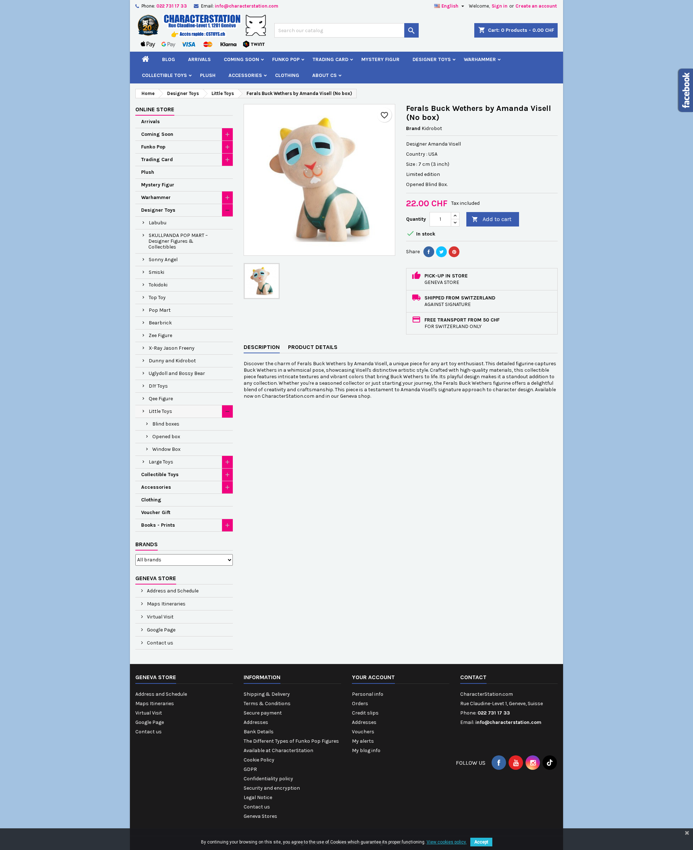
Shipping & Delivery (267, 694)
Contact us (159, 643)
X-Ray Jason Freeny (172, 348)
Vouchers (363, 732)
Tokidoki (158, 285)
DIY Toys (158, 386)
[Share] (428, 251)
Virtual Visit (160, 617)
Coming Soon (241, 59)
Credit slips (365, 713)
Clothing (287, 75)
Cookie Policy (259, 760)
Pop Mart (160, 310)
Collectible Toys (164, 75)
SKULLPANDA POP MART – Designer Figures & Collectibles (178, 241)
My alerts (363, 741)
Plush (207, 75)
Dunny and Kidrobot (172, 361)
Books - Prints (158, 525)
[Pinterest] (454, 251)
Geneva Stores (260, 816)
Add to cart (491, 219)
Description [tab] (262, 347)
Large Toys (161, 462)
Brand (413, 128)
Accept (481, 842)
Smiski (156, 272)
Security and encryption (272, 788)
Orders (360, 703)
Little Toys (160, 411)
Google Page (160, 630)
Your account (373, 677)
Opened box (166, 436)
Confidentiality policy (268, 779)
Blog (168, 59)
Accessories (245, 75)
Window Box (166, 449)
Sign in (499, 6)
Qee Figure (161, 399)
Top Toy (157, 297)
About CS (324, 75)
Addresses (256, 722)
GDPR (250, 769)
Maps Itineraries (166, 604)
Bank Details (259, 732)
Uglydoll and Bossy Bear (177, 373)
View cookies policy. (447, 842)
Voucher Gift (155, 512)
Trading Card (330, 59)
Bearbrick (160, 323)
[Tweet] (441, 251)
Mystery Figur (380, 59)
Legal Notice (258, 797)
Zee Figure (160, 335)
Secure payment (263, 713)
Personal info (367, 694)
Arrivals (199, 59)
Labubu (157, 223)
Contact (473, 677)
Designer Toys (432, 59)
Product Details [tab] (312, 347)
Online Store (154, 109)
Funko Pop (286, 59)
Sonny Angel (163, 259)
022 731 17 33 (171, 6)
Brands (146, 544)
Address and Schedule (172, 591)
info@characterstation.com (246, 6)
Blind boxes (165, 424)
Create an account (536, 6)
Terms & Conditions (267, 703)
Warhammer (480, 59)
